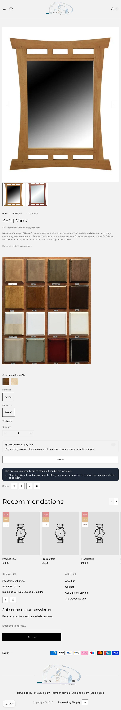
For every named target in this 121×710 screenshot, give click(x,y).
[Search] (11, 9)
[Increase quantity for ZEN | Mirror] (31, 433)
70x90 (8, 412)
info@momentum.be (13, 580)
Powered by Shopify (69, 702)
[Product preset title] (21, 533)
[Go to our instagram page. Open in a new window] (13, 600)
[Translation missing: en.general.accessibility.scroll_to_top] (85, 702)
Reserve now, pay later (21, 444)
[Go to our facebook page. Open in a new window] (5, 600)
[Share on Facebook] (22, 486)
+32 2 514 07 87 (11, 586)
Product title (9, 558)
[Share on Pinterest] (37, 486)
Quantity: (6, 427)
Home (5, 214)
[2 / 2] (37, 194)
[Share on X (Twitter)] (29, 486)
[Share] (14, 486)
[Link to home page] (60, 675)
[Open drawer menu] (4, 9)
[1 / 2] (13, 194)
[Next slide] (114, 104)
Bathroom (17, 214)
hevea (8, 396)
